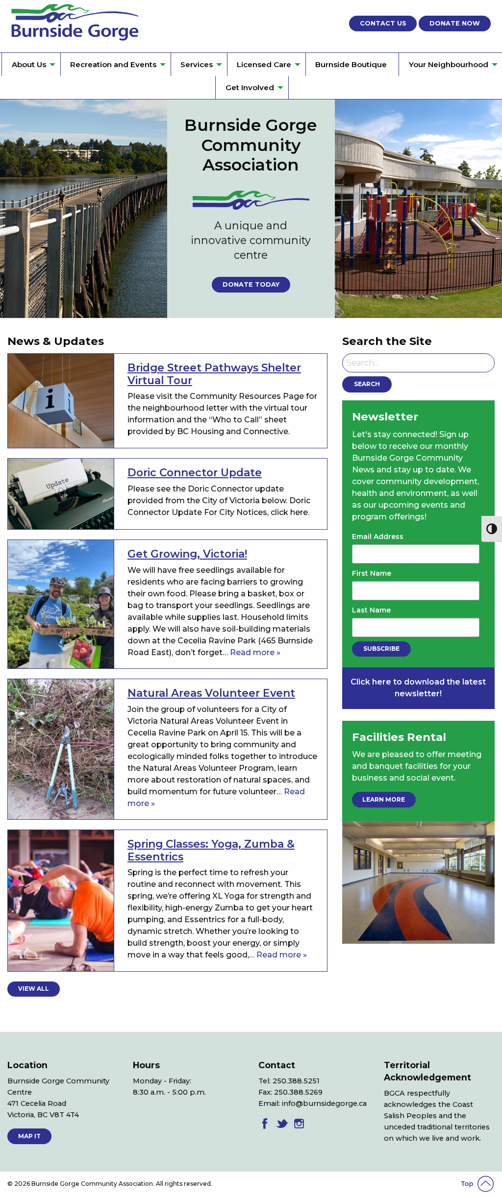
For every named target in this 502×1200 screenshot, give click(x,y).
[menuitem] (30, 64)
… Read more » (251, 652)
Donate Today (251, 284)
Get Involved (250, 87)
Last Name (371, 610)
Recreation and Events (113, 64)
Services (196, 64)
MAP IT (29, 1136)
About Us (29, 64)
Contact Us (383, 23)
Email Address (377, 536)
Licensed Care (264, 64)
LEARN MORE (383, 799)
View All (33, 988)
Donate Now (454, 23)
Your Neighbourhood (448, 64)
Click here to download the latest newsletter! (418, 687)
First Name (371, 573)
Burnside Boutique (351, 64)
